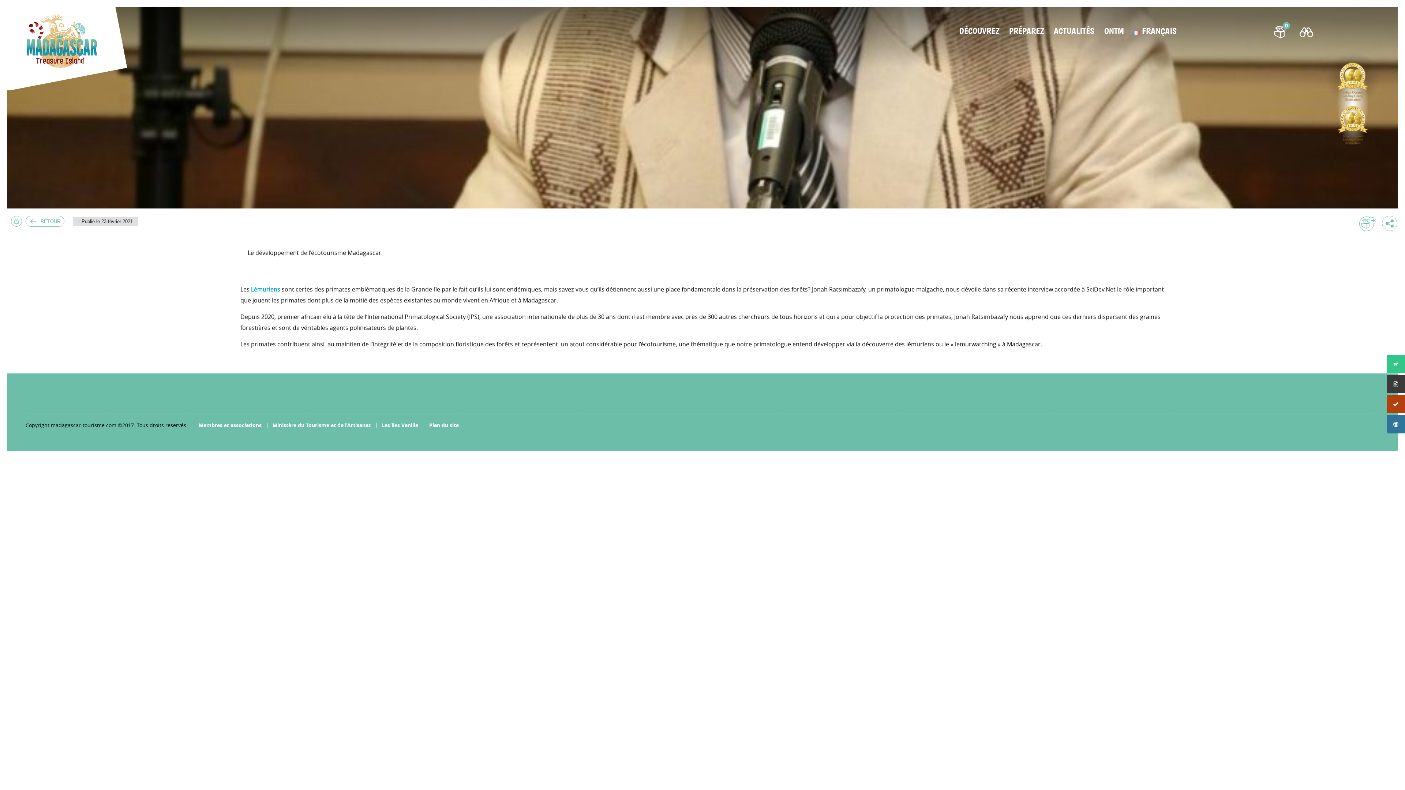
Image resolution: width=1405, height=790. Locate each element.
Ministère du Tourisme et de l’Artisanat (322, 425)
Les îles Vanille (400, 425)
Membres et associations (230, 425)
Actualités (1074, 31)
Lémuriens (265, 289)
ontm (1114, 31)
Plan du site (444, 425)
